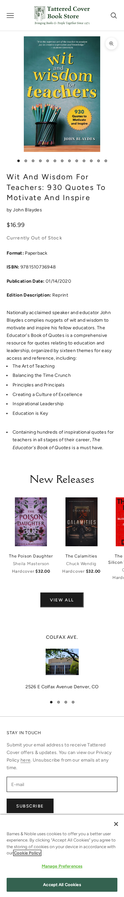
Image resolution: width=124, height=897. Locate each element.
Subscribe (30, 806)
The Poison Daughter (31, 556)
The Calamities (81, 556)
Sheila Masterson (31, 563)
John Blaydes (27, 210)
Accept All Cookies (62, 884)
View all (62, 599)
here (25, 760)
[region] (62, 662)
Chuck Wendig (81, 563)
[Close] (116, 824)
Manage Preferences (62, 866)
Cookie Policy (27, 852)
